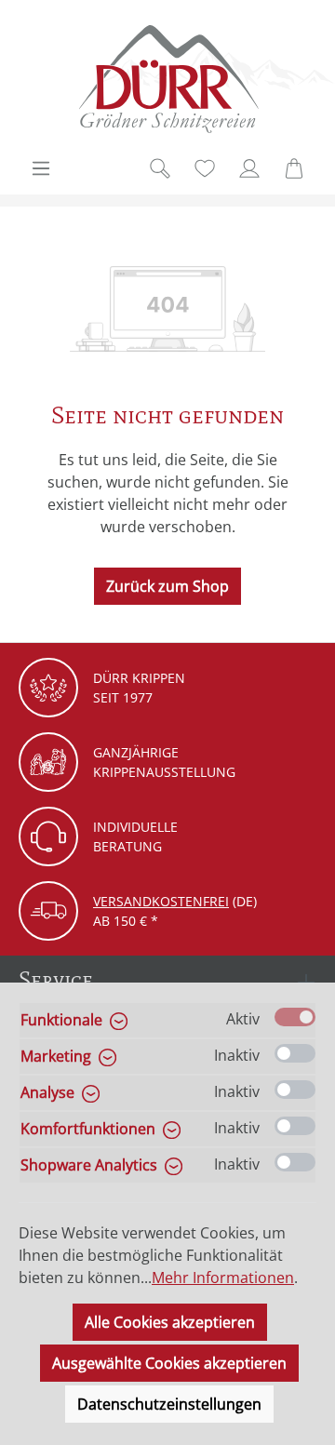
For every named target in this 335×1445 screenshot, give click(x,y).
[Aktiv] (295, 1017)
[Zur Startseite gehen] (167, 78)
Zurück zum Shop (167, 586)
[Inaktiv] (295, 1053)
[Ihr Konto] (249, 168)
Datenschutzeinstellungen (169, 1404)
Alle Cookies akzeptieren (170, 1322)
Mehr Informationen (223, 1277)
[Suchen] (160, 168)
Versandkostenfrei (161, 901)
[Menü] (41, 168)
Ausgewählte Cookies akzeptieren (169, 1363)
